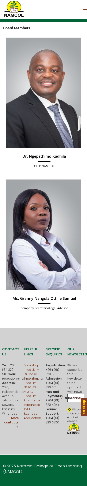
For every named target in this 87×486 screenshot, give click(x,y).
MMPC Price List (30, 394)
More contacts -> (11, 422)
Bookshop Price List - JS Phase (31, 369)
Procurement (34, 400)
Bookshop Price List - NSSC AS (31, 382)
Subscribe (72, 398)
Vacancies (32, 405)
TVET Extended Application (32, 413)
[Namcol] (13, 9)
